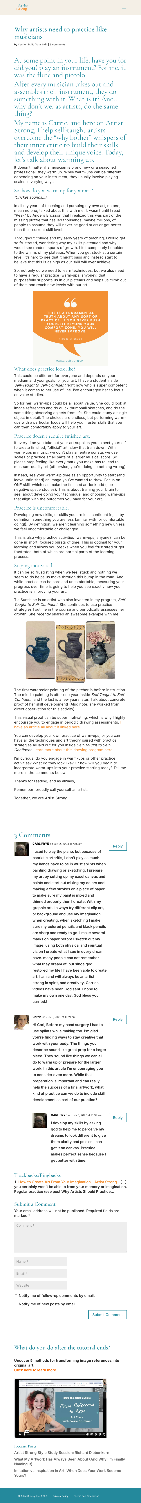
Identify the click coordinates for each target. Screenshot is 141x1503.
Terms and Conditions (86, 1496)
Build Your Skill (37, 44)
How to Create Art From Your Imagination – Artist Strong (67, 1182)
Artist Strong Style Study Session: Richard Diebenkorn (61, 1452)
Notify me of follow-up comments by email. (57, 1295)
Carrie (22, 44)
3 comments (58, 44)
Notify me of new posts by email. (47, 1304)
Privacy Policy (60, 1496)
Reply (118, 846)
